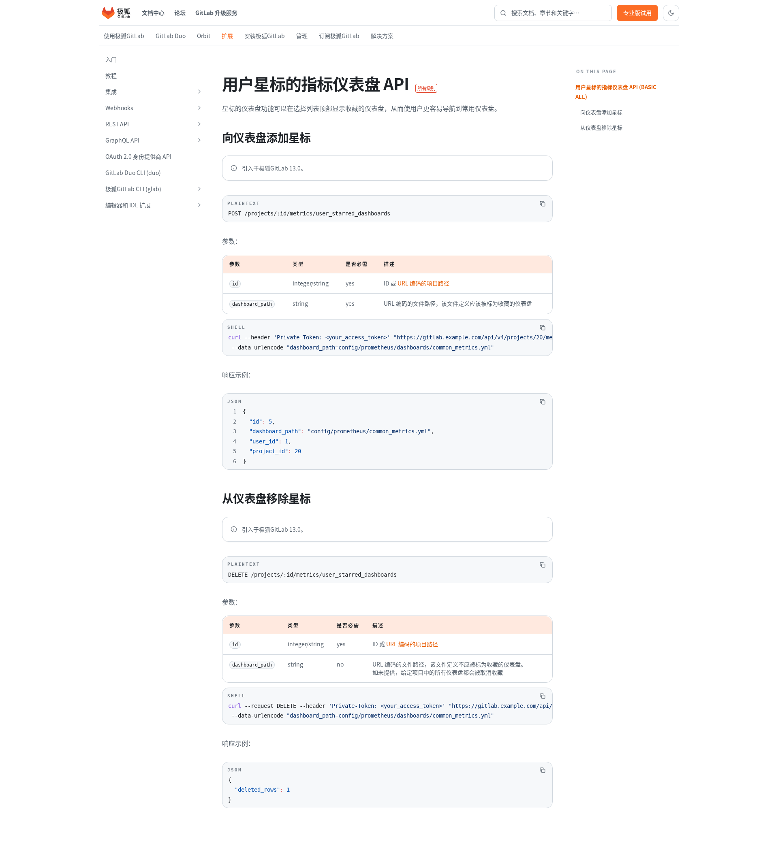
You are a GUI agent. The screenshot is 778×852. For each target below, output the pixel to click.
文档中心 (153, 13)
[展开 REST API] (199, 123)
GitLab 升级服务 (216, 13)
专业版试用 (637, 13)
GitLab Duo (171, 36)
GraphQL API (122, 140)
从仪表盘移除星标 (601, 127)
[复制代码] (542, 204)
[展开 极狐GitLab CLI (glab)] (199, 188)
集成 (111, 91)
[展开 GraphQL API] (199, 140)
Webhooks (119, 108)
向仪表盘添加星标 (601, 112)
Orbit (203, 36)
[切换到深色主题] (671, 13)
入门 (111, 59)
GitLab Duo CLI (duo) (133, 172)
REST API (117, 124)
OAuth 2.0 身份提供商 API (138, 156)
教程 (111, 75)
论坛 (180, 13)
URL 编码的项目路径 (423, 283)
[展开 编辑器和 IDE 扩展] (199, 204)
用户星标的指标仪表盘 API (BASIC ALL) (615, 91)
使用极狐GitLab (124, 36)
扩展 (227, 36)
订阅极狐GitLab (339, 36)
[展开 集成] (199, 91)
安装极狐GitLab (264, 36)
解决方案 (382, 36)
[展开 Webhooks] (199, 107)
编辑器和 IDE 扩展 (128, 205)
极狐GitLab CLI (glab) (133, 189)
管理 (302, 36)
